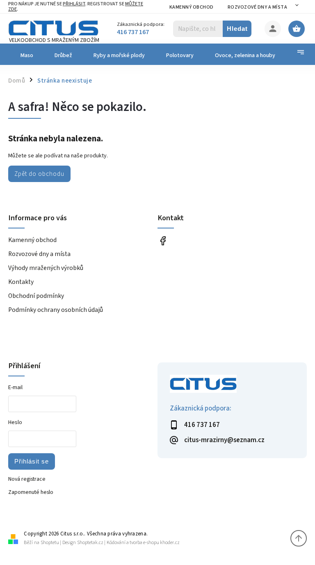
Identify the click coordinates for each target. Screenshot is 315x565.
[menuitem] (26, 55)
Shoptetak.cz (90, 542)
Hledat (237, 28)
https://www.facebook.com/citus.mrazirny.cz (163, 240)
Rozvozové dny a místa (258, 7)
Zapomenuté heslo (30, 492)
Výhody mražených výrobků (45, 267)
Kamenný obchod (191, 7)
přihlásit (74, 3)
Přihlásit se (31, 461)
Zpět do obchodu (39, 173)
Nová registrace (27, 479)
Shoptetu (50, 542)
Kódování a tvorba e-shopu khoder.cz (143, 542)
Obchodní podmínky (36, 295)
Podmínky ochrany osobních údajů (55, 309)
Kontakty (21, 281)
